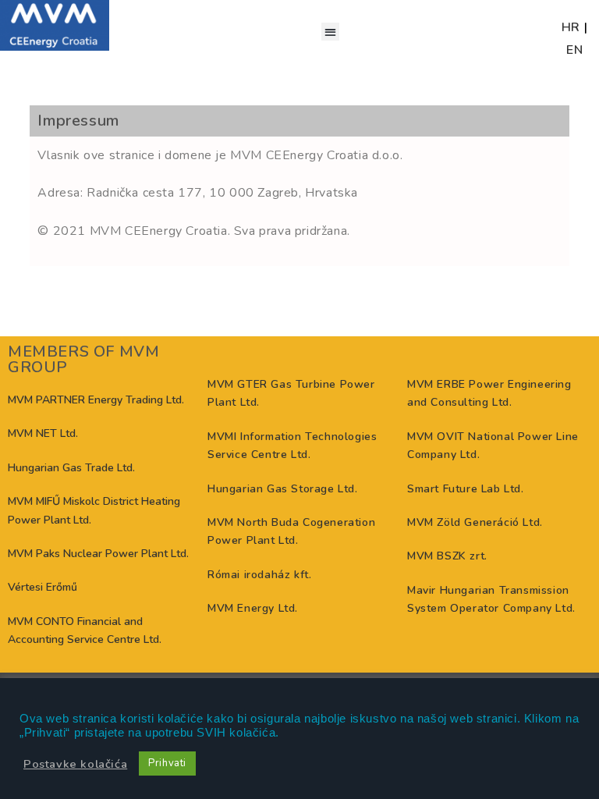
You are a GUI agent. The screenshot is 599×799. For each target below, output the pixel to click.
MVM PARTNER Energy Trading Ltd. (96, 399)
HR (571, 27)
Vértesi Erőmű (42, 587)
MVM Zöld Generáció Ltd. (475, 522)
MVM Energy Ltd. (252, 608)
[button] (330, 32)
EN (574, 50)
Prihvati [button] (167, 763)
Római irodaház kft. (259, 574)
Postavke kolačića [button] (75, 764)
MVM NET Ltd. (43, 433)
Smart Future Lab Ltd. (465, 488)
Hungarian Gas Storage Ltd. (282, 488)
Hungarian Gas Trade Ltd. (71, 467)
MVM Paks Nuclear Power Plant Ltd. (98, 553)
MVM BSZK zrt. (447, 556)
